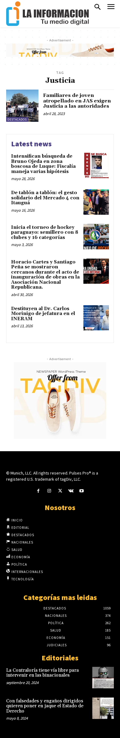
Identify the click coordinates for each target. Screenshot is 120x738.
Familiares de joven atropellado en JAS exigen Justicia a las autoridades (77, 100)
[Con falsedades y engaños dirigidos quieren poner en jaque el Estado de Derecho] (103, 708)
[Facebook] (38, 491)
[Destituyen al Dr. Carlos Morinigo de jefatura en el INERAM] (96, 318)
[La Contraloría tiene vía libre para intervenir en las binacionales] (103, 677)
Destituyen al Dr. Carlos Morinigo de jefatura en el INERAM (43, 314)
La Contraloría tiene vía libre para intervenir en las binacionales (42, 672)
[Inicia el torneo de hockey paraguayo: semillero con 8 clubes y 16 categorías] (96, 236)
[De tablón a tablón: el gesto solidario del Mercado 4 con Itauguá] (96, 202)
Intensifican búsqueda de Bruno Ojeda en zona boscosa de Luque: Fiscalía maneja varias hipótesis (43, 164)
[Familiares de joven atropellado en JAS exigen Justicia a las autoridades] (22, 106)
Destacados (17, 119)
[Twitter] (60, 491)
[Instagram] (49, 491)
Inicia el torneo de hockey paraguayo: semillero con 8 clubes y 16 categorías (44, 232)
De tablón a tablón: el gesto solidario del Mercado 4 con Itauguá (45, 198)
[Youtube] (82, 491)
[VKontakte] (71, 491)
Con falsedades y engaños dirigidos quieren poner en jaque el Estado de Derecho (44, 706)
